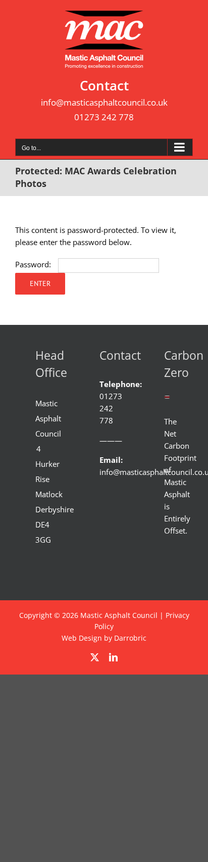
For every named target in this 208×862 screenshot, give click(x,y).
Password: (34, 264)
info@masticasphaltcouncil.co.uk (104, 102)
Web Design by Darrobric (104, 638)
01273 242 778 (104, 117)
